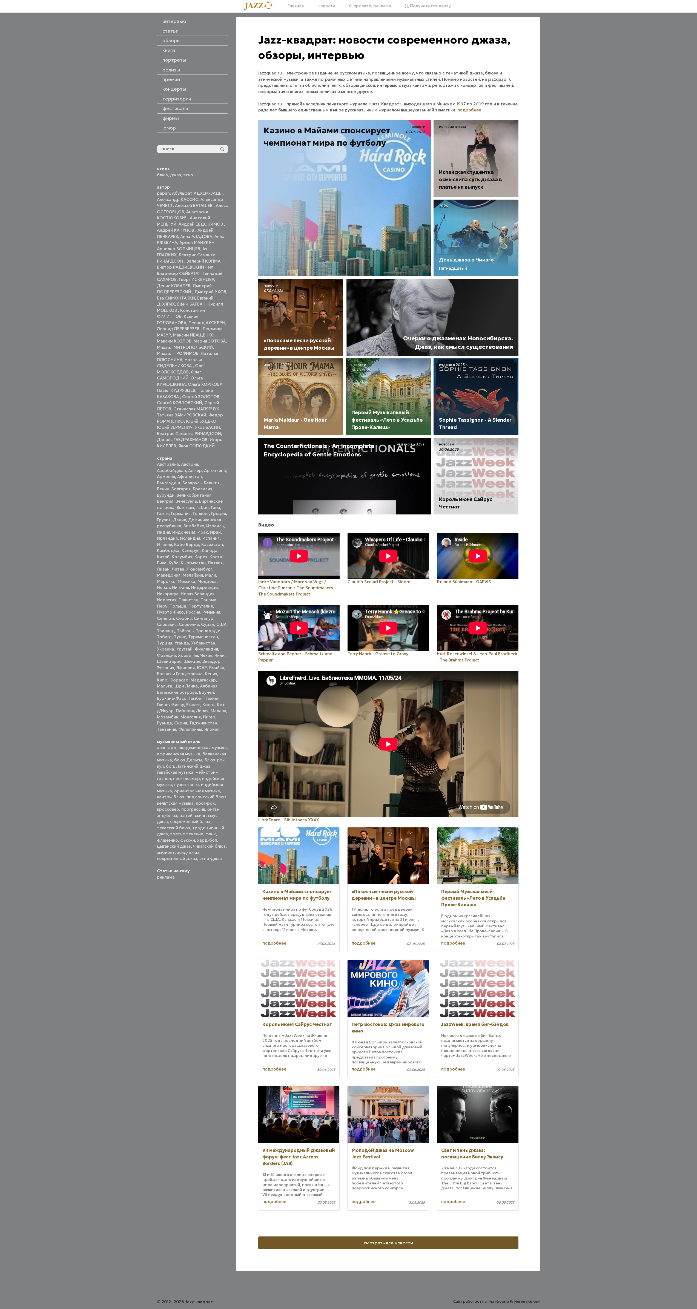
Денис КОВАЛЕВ (173, 285)
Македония (168, 575)
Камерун (191, 550)
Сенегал (165, 618)
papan (163, 193)
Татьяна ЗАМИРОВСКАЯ (181, 415)
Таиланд (166, 630)
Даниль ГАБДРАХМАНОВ (182, 439)
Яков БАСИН (207, 427)
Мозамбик (167, 717)
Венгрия (165, 501)
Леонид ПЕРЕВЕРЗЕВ (178, 328)
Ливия (202, 710)
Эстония (165, 667)
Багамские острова (177, 692)
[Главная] (260, 6)
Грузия (164, 519)
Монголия (190, 717)
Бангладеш (168, 482)
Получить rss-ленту (430, 5)
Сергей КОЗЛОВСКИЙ (179, 402)
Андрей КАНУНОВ (176, 230)
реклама (166, 877)
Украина (165, 649)
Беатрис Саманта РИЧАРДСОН (189, 433)
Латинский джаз (193, 766)
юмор (169, 128)
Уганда (181, 643)
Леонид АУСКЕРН (206, 322)
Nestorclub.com (527, 1301)
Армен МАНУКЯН (196, 242)
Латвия (215, 562)
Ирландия (167, 538)
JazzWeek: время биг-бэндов (475, 1024)
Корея (200, 556)
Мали (210, 575)
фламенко (167, 840)
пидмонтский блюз (206, 796)
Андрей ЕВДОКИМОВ (201, 224)
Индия (163, 532)
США (221, 624)
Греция (218, 513)
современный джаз (177, 858)
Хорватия (188, 655)
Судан (207, 624)
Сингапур (203, 618)
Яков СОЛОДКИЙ (196, 445)
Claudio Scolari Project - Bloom (379, 581)
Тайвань (185, 630)
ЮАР (202, 667)
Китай (163, 556)
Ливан (163, 569)
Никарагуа (168, 593)
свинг (200, 815)
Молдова (207, 581)
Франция (166, 655)
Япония (211, 729)
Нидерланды (204, 587)
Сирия (180, 723)
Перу (162, 606)
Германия (181, 513)
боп (170, 766)
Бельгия (212, 482)
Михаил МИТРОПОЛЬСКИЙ (185, 347)
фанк (210, 833)
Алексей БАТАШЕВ (194, 205)
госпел (164, 778)
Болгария (181, 488)
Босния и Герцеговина (180, 673)
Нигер (209, 717)
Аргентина (215, 470)
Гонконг (201, 513)
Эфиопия (185, 667)
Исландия (190, 538)
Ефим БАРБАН (191, 304)
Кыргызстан (193, 562)
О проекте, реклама (370, 5)
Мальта (164, 686)
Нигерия (180, 587)
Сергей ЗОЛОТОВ (200, 396)
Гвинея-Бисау (170, 704)
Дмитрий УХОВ (210, 291)
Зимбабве (193, 525)
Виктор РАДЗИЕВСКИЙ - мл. (185, 267)
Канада (209, 550)
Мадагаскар (203, 680)
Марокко (166, 581)
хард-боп (207, 840)
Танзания (166, 729)
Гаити (163, 513)
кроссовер (168, 809)
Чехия (206, 655)
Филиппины (190, 729)
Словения (189, 624)
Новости (326, 5)
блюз (162, 174)
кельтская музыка (175, 803)
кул (160, 766)
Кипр (162, 680)
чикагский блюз (209, 846)
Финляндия (206, 649)
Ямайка (216, 667)
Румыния (211, 612)
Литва (178, 569)
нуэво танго (186, 784)
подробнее (469, 110)
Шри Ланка (186, 686)
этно (188, 174)
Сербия (184, 618)
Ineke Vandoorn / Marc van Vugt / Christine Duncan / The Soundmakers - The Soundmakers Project (297, 588)
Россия (193, 612)
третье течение (186, 833)
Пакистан (188, 599)
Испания (211, 538)
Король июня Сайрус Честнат (297, 1024)
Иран (215, 532)
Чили (219, 655)
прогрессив (193, 809)
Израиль (215, 525)
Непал (163, 587)
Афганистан (189, 476)
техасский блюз (173, 827)
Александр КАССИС (177, 199)
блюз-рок (214, 760)
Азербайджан (171, 470)
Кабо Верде (186, 544)
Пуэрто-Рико (170, 612)
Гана (215, 507)
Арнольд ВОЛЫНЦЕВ (178, 248)
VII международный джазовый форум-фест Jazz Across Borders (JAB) (298, 1156)
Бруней (206, 692)
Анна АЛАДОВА (196, 236)
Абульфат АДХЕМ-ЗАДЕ (197, 193)
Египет (193, 704)
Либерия (185, 710)
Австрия (189, 464)
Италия (164, 544)
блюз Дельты (188, 760)
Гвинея (212, 698)
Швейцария (169, 661)
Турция (164, 643)
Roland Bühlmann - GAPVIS (464, 581)
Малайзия (193, 575)
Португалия (200, 606)
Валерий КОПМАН (205, 261)
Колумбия (182, 556)
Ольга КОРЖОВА (205, 384)
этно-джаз (210, 858)
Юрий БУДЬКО (201, 421)
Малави (218, 710)
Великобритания (194, 495)
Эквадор (211, 661)
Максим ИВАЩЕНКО (193, 335)
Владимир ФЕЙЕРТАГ (178, 273)
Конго (208, 704)
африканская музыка (178, 753)
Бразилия (202, 488)
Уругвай (184, 649)
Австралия (168, 464)
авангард (166, 747)
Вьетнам (185, 507)
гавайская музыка (175, 772)
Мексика (186, 581)
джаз (175, 174)
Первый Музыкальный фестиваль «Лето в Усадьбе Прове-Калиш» (473, 898)
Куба (174, 562)
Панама (208, 599)
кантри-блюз (170, 796)
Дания (179, 519)
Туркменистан (203, 636)
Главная (296, 5)
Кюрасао (179, 680)
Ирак (202, 532)
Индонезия (183, 532)
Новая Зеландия (197, 593)
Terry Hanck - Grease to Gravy (378, 653)
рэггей (186, 815)
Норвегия (166, 599)
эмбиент (166, 852)
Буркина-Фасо (172, 698)
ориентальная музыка (197, 790)
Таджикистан (203, 723)
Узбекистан (203, 643)
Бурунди (165, 495)
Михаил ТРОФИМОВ (178, 353)
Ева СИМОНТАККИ (176, 298)
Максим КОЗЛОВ (174, 341)
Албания (208, 686)
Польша (178, 606)
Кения (211, 673)
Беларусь (192, 482)
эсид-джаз (188, 852)
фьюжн (187, 840)
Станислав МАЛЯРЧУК (196, 409)
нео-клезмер (186, 778)
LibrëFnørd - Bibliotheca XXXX (288, 819)
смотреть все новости (388, 1242)
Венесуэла (186, 501)
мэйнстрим (207, 772)
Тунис (180, 636)
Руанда (164, 723)
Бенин (163, 488)
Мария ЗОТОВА (210, 341)
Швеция (191, 661)
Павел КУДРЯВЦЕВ (176, 390)
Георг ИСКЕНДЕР (196, 279)
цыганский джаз (174, 846)
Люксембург (199, 569)
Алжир (195, 470)
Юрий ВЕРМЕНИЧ (175, 427)
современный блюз (190, 821)
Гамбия (196, 698)
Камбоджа (168, 550)
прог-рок (205, 803)
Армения (166, 476)
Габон (202, 507)
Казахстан (212, 544)
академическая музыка (203, 747)
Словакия (167, 624)
